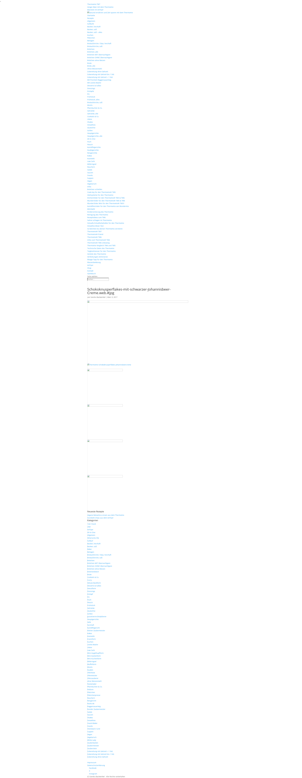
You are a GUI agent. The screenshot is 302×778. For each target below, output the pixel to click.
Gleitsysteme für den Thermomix (100, 195)
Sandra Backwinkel (98, 297)
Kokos (89, 156)
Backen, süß (92, 29)
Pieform (90, 689)
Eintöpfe (90, 91)
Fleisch (90, 144)
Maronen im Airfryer (95, 10)
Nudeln (90, 670)
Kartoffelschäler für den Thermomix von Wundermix (108, 206)
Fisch (89, 142)
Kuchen (90, 35)
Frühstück (91, 97)
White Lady (91, 740)
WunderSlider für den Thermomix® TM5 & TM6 (106, 201)
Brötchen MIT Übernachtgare (98, 55)
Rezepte (90, 18)
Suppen (90, 178)
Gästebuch (91, 273)
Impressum (91, 762)
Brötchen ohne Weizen (96, 60)
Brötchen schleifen (94, 189)
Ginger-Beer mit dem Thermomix (100, 7)
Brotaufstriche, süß (94, 46)
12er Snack (91, 524)
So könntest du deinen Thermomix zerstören (105, 229)
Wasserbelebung (94, 262)
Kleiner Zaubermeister (96, 630)
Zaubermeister (93, 746)
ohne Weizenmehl (94, 681)
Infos (89, 187)
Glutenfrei (91, 128)
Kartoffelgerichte (94, 147)
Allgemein (91, 21)
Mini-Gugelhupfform (95, 653)
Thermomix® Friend (95, 234)
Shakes (90, 122)
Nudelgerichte (93, 150)
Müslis (89, 105)
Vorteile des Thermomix (96, 254)
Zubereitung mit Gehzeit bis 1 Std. (100, 74)
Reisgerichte (92, 153)
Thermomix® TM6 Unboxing (98, 243)
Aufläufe (90, 24)
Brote (89, 63)
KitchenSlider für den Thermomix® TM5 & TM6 (106, 198)
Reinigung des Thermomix (97, 215)
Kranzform (91, 639)
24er (89, 527)
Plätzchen (91, 38)
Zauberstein (92, 748)
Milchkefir (91, 209)
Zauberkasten (92, 743)
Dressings (91, 88)
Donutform (91, 588)
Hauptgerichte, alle (94, 136)
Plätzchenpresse (93, 695)
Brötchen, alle (92, 52)
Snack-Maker (92, 723)
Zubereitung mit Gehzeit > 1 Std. (100, 77)
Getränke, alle (92, 114)
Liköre (89, 119)
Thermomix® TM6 (94, 237)
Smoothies (91, 125)
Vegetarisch (91, 184)
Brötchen (90, 49)
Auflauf (90, 541)
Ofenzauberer (92, 678)
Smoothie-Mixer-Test (95, 226)
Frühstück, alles (93, 99)
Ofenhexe (91, 673)
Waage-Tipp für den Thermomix (100, 259)
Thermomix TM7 (93, 4)
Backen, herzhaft (94, 26)
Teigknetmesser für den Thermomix (101, 251)
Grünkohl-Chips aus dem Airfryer (100, 518)
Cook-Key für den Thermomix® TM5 (101, 192)
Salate (89, 170)
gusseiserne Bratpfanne (96, 616)
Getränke (90, 111)
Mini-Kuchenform (94, 658)
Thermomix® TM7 (94, 231)
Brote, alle (91, 66)
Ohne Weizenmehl (94, 69)
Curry (89, 580)
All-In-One (91, 139)
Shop (89, 268)
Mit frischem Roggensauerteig (99, 80)
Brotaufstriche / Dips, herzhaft (99, 43)
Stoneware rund (93, 729)
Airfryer (90, 265)
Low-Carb (91, 161)
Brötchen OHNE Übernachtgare (99, 57)
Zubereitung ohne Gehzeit (97, 71)
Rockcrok (90, 703)
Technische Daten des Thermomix (100, 248)
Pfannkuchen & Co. (94, 108)
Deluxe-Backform (94, 583)
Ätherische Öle (93, 538)
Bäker (89, 549)
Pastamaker (91, 684)
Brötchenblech (93, 572)
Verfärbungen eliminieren (97, 257)
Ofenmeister (92, 675)
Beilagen (90, 41)
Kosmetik (90, 158)
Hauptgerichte (93, 133)
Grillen (90, 130)
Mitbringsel (91, 164)
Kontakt (90, 271)
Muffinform (91, 664)
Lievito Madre (92, 644)
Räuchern (91, 167)
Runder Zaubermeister (96, 709)
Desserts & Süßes (94, 85)
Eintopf (90, 594)
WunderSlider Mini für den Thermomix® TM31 (105, 203)
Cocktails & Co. (93, 116)
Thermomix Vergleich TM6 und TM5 (101, 245)
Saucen (90, 172)
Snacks (90, 175)
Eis (88, 94)
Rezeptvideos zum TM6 (96, 217)
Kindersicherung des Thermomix (100, 212)
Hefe (89, 622)
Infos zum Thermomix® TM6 (98, 240)
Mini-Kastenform (94, 656)
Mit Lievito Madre (94, 83)
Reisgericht (91, 701)
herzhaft (90, 625)
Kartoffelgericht (93, 628)
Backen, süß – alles (94, 32)
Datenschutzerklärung (96, 765)
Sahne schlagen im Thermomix (99, 220)
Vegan (89, 181)
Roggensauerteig (94, 706)
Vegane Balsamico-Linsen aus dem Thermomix (105, 515)
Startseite (91, 15)
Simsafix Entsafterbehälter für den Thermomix (105, 223)
